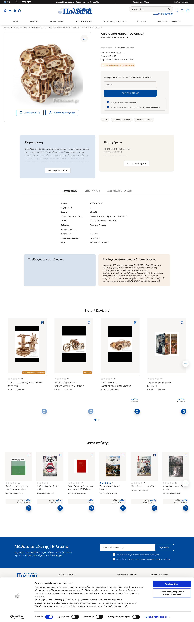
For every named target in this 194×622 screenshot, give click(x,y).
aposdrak (157, 265)
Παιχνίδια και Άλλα (84, 21)
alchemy (120, 265)
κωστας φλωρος (110, 281)
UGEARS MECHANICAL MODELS (120, 59)
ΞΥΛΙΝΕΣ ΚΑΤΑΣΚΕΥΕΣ (43, 28)
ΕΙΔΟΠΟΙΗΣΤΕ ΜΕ (130, 93)
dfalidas (134, 267)
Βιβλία (16, 21)
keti (138, 275)
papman (140, 278)
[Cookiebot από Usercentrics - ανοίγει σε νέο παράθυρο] (17, 617)
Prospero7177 (108, 278)
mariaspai (115, 270)
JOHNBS (124, 273)
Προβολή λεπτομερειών (156, 617)
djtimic (161, 278)
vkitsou (154, 275)
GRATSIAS (148, 273)
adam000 (149, 265)
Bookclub (141, 21)
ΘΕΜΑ (13, 28)
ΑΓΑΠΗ (128, 278)
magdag (106, 265)
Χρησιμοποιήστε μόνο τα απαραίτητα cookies (172, 593)
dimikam (106, 270)
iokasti (105, 267)
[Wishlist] (176, 10)
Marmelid (143, 267)
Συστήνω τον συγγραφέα (64, 112)
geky (134, 278)
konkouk (122, 267)
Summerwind (154, 281)
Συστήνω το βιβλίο (32, 112)
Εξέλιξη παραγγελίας (182, 2)
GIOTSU (140, 265)
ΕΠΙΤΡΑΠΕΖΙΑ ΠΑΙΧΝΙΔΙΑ (25, 28)
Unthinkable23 (123, 281)
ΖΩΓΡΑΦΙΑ (146, 275)
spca (141, 273)
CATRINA (119, 278)
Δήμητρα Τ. (133, 273)
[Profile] (182, 10)
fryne (128, 267)
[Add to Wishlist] (84, 38)
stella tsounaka (151, 278)
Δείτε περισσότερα (57, 170)
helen (105, 275)
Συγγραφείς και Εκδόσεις (168, 21)
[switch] (75, 617)
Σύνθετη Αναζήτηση (163, 13)
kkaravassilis (130, 265)
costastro (132, 275)
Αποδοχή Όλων (172, 584)
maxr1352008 (114, 275)
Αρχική (6, 28)
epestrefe (144, 270)
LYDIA (113, 265)
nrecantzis (158, 273)
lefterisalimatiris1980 (130, 270)
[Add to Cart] (44, 411)
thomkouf (152, 267)
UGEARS (112, 56)
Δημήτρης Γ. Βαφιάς (111, 273)
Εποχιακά (34, 21)
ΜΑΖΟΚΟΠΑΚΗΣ (139, 281)
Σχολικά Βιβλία (57, 21)
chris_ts (124, 275)
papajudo (113, 267)
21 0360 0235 (25, 2)
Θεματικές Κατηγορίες (115, 21)
